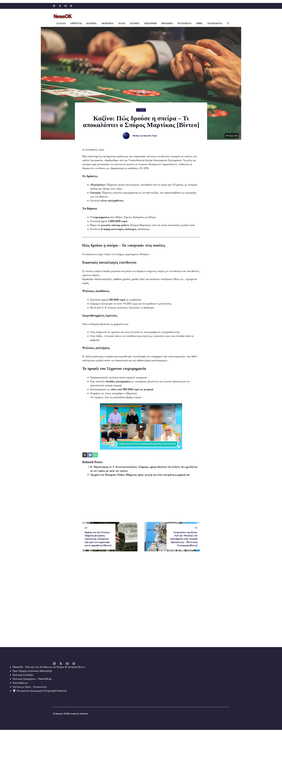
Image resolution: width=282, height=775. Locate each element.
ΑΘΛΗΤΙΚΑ (107, 23)
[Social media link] (54, 6)
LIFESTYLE (76, 23)
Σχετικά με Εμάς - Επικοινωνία (29, 686)
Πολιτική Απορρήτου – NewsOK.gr (32, 678)
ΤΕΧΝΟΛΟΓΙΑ (214, 23)
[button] (227, 23)
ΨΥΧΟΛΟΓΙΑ (184, 23)
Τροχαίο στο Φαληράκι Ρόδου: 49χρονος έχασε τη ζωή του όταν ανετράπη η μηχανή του (140, 474)
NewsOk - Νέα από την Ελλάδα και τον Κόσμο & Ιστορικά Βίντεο (49, 667)
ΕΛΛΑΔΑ (61, 23)
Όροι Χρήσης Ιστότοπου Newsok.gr (32, 671)
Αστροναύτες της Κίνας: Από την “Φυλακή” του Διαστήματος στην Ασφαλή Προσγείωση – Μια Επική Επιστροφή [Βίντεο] (183, 539)
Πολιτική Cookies (23, 674)
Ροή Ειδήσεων (20, 682)
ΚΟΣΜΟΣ (92, 23)
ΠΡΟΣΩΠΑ (167, 23)
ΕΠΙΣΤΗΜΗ (150, 23)
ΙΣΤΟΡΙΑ (134, 23)
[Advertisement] (141, 501)
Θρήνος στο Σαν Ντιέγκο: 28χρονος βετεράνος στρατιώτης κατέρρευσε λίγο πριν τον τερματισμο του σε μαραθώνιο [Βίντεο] (98, 539)
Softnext (84, 713)
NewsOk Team (150, 136)
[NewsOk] (63, 16)
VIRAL (199, 23)
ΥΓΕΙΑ (121, 23)
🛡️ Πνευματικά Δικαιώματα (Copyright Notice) (40, 690)
